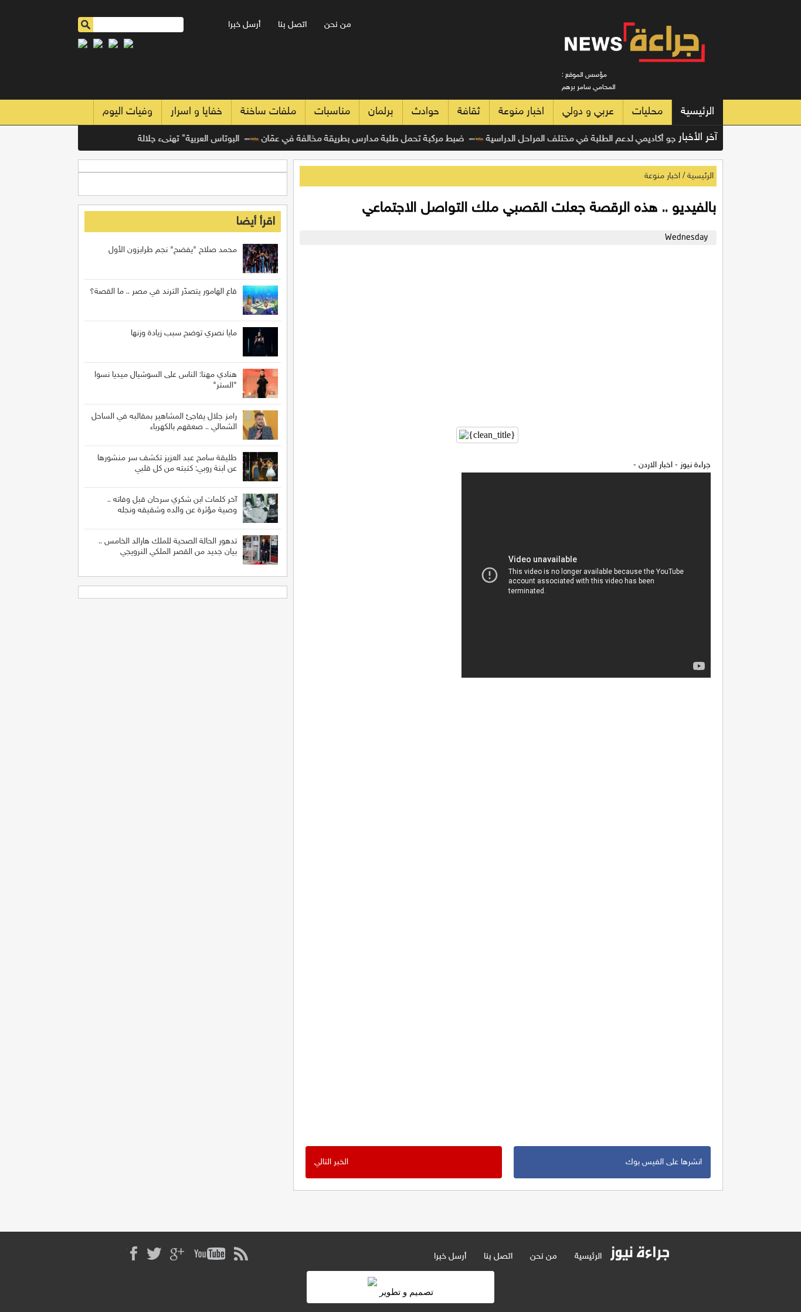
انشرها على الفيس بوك (664, 1162)
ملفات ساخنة (268, 112)
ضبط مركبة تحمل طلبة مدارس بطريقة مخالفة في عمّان (377, 139)
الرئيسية (697, 112)
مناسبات (332, 112)
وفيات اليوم (127, 112)
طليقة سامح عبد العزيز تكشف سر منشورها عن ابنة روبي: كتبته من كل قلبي (167, 463)
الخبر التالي (331, 1162)
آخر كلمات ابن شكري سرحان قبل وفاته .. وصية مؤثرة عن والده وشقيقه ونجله (172, 505)
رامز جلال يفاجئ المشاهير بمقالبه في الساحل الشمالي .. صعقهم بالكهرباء (164, 422)
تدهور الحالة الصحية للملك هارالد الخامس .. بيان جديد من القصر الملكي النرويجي (168, 546)
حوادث (425, 112)
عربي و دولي (588, 112)
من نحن (337, 25)
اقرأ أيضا (255, 222)
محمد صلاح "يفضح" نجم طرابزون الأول (172, 250)
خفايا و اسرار (196, 112)
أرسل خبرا (244, 25)
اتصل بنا (292, 25)
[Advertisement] (505, 333)
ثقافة (468, 112)
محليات (647, 112)
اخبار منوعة (521, 112)
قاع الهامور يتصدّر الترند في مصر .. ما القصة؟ (163, 292)
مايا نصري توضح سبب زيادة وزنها (184, 333)
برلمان (380, 112)
